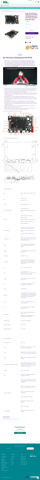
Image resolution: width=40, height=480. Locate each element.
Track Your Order (24, 464)
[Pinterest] (34, 456)
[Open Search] (2, 6)
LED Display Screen (4, 470)
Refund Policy (23, 458)
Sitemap (12, 463)
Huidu (27, 23)
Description (20, 54)
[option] (7, 8)
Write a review (20, 432)
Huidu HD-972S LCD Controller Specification (11, 419)
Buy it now (32, 33)
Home (2, 10)
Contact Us (13, 458)
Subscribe (30, 448)
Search (12, 459)
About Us (12, 456)
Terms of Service (24, 461)
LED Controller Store (9, 477)
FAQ (12, 464)
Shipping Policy (23, 459)
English (31, 0)
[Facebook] (31, 456)
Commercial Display (6, 10)
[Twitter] (36, 456)
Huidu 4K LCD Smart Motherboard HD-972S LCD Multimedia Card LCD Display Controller (13, 11)
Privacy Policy (23, 456)
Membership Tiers (24, 463)
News (12, 461)
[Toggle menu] (2, 2)
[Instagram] (32, 456)
